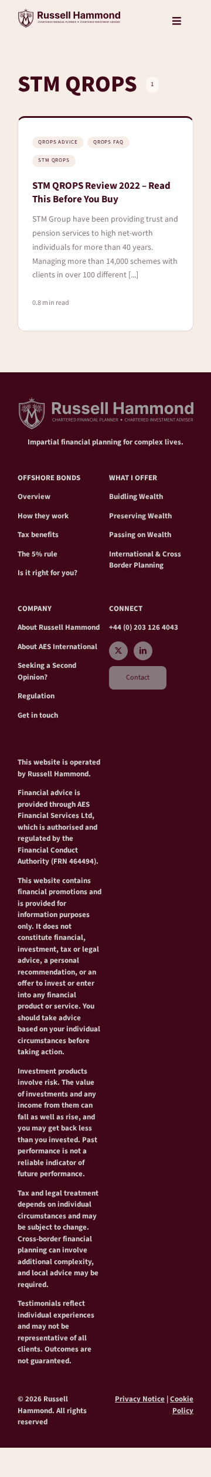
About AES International (57, 646)
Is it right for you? (47, 573)
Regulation (36, 696)
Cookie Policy (181, 1405)
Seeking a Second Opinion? (47, 671)
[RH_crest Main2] (69, 13)
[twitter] (118, 650)
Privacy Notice (140, 1399)
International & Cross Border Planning (145, 560)
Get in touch (38, 715)
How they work (43, 516)
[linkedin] (143, 650)
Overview (34, 496)
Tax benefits (38, 534)
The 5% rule (37, 554)
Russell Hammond (69, 627)
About (28, 627)
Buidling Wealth (136, 496)
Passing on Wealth (140, 534)
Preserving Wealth (140, 516)
